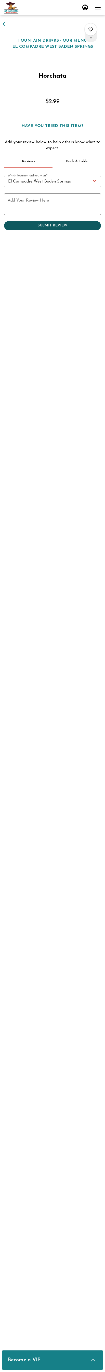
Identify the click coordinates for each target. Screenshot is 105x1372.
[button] (6, 24)
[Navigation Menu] (97, 7)
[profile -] (85, 7)
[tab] (28, 161)
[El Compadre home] (27, 7)
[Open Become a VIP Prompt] (93, 1360)
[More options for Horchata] (91, 29)
